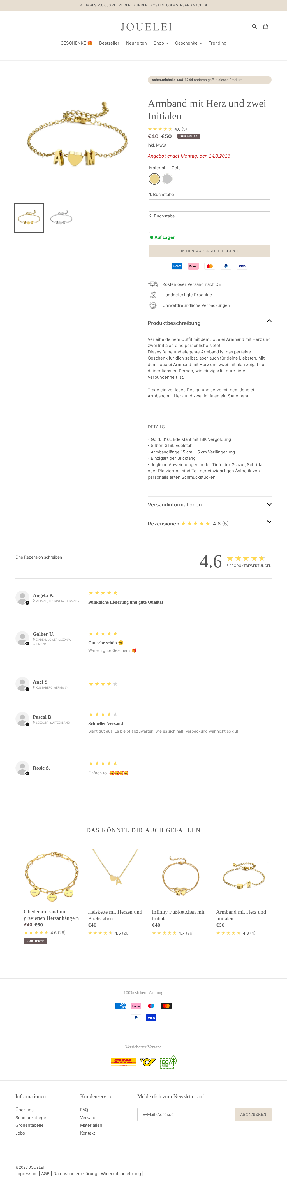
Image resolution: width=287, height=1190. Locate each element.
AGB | (47, 1173)
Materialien (91, 1125)
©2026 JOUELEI (29, 1167)
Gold (154, 179)
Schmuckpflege (30, 1117)
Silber (167, 179)
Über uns (24, 1109)
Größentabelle (29, 1125)
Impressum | (28, 1173)
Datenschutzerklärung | (77, 1173)
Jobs (20, 1133)
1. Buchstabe (161, 194)
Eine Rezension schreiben (38, 557)
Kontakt (87, 1133)
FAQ (84, 1109)
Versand (88, 1117)
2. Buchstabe (162, 216)
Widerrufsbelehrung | (122, 1173)
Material (165, 167)
